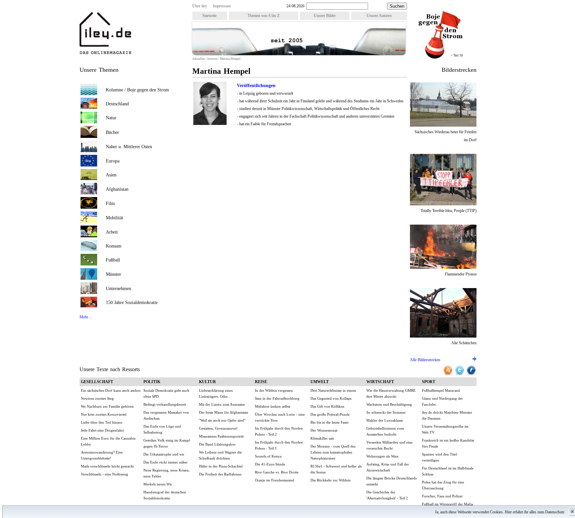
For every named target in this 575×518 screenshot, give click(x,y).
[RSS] (448, 374)
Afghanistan (117, 189)
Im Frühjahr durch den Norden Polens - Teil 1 (279, 445)
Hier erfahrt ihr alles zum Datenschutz (534, 512)
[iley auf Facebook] (471, 374)
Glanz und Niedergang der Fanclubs (442, 401)
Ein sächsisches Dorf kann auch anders (110, 390)
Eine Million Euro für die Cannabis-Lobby (108, 441)
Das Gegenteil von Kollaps (330, 398)
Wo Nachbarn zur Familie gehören (107, 406)
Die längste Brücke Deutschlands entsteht (391, 481)
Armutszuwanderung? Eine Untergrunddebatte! (102, 455)
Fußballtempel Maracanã (441, 390)
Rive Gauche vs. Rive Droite (276, 472)
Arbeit (112, 232)
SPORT (428, 381)
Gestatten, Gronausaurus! (218, 428)
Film (110, 203)
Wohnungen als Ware (382, 456)
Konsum (113, 246)
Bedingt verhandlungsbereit (164, 404)
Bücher (112, 132)
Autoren (212, 58)
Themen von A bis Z (264, 15)
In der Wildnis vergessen (274, 390)
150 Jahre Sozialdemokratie (132, 302)
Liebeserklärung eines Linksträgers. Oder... (216, 393)
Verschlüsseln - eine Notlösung (104, 474)
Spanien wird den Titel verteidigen (439, 457)
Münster (113, 274)
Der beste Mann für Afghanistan (223, 412)
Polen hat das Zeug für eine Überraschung (443, 485)
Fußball (113, 260)
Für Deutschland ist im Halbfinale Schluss (448, 471)
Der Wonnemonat (323, 430)
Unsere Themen (99, 69)
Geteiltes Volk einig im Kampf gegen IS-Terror (166, 443)
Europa (112, 160)
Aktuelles (198, 58)
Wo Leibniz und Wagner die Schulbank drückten (220, 455)
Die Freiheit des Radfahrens (220, 474)
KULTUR (207, 381)
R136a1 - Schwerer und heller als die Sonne (336, 469)
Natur (111, 117)
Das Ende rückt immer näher (165, 462)
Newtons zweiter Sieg (97, 398)
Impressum (222, 6)
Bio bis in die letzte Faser (329, 422)
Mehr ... (86, 317)
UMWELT (319, 381)
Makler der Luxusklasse (384, 420)
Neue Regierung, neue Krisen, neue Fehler (166, 473)
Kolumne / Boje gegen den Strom (137, 89)
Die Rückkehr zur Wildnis (330, 480)
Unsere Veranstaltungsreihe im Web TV (445, 429)
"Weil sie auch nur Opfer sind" (222, 420)
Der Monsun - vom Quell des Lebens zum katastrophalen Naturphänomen (332, 452)
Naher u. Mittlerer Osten (129, 146)
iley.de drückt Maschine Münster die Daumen (447, 415)
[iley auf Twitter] (460, 374)
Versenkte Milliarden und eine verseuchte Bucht (389, 445)
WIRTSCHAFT (380, 381)
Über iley (199, 6)
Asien (111, 174)
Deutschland (117, 103)
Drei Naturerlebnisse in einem (333, 390)
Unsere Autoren (379, 15)
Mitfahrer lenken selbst (272, 406)
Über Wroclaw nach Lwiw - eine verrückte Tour (280, 417)
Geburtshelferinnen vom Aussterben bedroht (385, 431)
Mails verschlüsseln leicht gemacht (107, 466)
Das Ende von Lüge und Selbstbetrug (162, 429)
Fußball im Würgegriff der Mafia (447, 504)
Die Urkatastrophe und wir (163, 454)
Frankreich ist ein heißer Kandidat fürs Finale (448, 443)
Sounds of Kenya (268, 456)
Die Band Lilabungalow (217, 444)
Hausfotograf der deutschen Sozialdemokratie (164, 495)
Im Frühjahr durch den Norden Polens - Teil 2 (279, 431)
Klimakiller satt (322, 438)
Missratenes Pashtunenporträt (221, 436)
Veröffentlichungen (256, 85)
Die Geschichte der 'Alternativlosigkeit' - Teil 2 (387, 495)
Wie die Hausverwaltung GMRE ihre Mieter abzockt (391, 393)
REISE (261, 381)
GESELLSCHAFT (97, 381)
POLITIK (151, 381)
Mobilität (114, 217)
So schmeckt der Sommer (386, 412)
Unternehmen (118, 288)
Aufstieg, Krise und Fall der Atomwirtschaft (387, 467)
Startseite (209, 15)
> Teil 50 (457, 55)
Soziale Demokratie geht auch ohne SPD (166, 393)
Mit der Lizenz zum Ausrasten (222, 404)
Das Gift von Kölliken (327, 406)
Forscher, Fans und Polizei (442, 496)
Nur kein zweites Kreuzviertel (103, 414)
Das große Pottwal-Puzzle (330, 414)
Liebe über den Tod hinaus (101, 422)
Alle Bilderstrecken (425, 360)
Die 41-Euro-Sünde (270, 464)
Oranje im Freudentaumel (274, 480)
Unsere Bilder (325, 15)
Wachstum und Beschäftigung (389, 404)
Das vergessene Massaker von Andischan (166, 415)
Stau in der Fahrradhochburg (277, 398)
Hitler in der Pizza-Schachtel (221, 466)
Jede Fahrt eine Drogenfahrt (102, 430)
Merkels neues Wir (157, 484)
